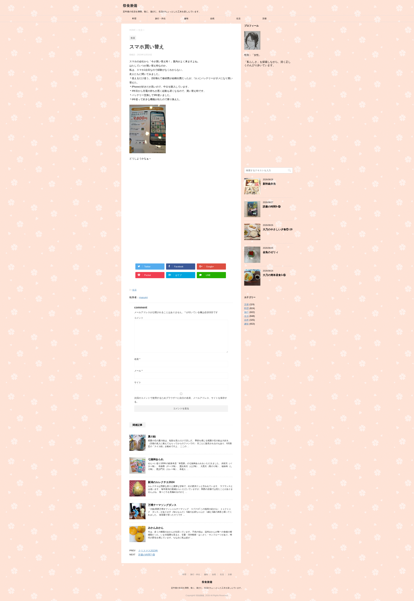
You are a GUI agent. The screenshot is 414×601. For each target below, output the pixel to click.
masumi (143, 297)
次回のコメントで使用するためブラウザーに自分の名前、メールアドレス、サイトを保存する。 (180, 400)
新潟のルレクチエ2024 (161, 482)
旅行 (246, 312)
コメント (138, 318)
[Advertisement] (181, 189)
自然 (212, 18)
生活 (238, 18)
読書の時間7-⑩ (146, 554)
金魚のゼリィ (270, 252)
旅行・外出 (160, 18)
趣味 (186, 18)
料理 (134, 18)
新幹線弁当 (269, 183)
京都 (264, 18)
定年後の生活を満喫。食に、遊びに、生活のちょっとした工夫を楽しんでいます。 (207, 588)
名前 (137, 359)
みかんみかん (155, 527)
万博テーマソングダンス (162, 505)
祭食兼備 (130, 6)
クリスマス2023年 (148, 550)
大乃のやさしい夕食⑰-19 (277, 229)
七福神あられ (155, 459)
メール (138, 370)
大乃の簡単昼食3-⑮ (274, 275)
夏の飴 (152, 436)
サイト (137, 382)
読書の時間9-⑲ (272, 206)
